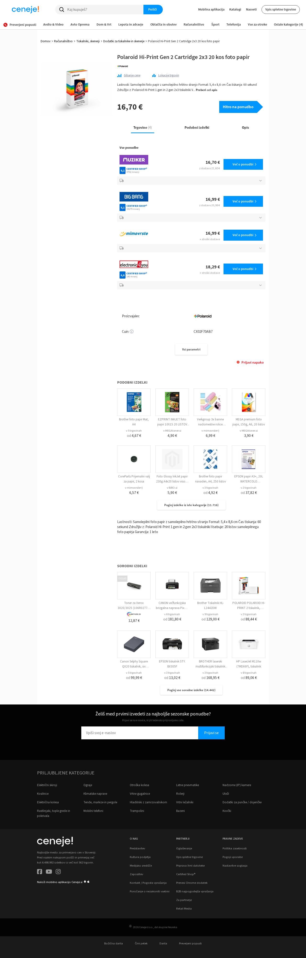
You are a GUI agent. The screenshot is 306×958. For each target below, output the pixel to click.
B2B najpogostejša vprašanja (194, 891)
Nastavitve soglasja (235, 865)
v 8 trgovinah (249, 673)
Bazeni (180, 811)
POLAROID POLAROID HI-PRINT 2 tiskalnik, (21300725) (248, 608)
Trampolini (137, 811)
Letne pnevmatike (187, 785)
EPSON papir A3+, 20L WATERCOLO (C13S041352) (248, 481)
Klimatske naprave (95, 794)
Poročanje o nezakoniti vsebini (149, 891)
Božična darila (113, 943)
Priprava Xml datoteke (190, 865)
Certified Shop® (185, 874)
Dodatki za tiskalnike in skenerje (123, 41)
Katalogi (235, 9)
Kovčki (227, 811)
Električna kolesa (48, 802)
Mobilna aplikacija (211, 9)
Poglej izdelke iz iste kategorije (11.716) (191, 505)
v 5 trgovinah (134, 431)
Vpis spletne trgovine (280, 9)
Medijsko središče (141, 865)
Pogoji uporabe (233, 857)
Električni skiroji (47, 785)
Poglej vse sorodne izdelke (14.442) (191, 690)
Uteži (226, 794)
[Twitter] (49, 872)
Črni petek (141, 943)
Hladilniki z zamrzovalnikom (148, 802)
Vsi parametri (191, 349)
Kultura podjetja (140, 857)
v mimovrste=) (210, 431)
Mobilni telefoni (93, 811)
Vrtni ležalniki (184, 802)
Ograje (87, 785)
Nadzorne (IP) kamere (237, 785)
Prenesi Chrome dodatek (192, 883)
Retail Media (184, 908)
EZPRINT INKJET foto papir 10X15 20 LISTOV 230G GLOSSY (172, 424)
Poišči (152, 9)
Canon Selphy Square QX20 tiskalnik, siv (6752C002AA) (134, 666)
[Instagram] (58, 872)
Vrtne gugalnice (140, 794)
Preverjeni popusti (190, 943)
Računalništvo (63, 41)
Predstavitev (137, 848)
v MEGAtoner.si (172, 431)
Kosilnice (43, 794)
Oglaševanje (184, 848)
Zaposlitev (136, 874)
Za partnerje (184, 900)
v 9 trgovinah (210, 614)
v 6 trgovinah (172, 614)
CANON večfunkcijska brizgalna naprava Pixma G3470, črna (172, 608)
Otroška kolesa (139, 785)
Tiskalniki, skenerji (88, 41)
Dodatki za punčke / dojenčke (242, 802)
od (134, 435)
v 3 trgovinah (210, 488)
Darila (163, 943)
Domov (45, 41)
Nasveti (251, 9)
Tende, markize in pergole (100, 802)
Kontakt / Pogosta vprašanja (148, 883)
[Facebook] (39, 872)
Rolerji (180, 794)
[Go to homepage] (25, 9)
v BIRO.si (172, 488)
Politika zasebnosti (235, 848)
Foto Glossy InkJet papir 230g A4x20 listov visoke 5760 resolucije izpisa (172, 481)
